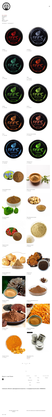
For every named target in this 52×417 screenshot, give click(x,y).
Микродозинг (30, 380)
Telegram (46, 377)
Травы (3, 19)
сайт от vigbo (4, 414)
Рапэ (3, 18)
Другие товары (5, 20)
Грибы (3, 17)
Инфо (38, 380)
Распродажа (4, 21)
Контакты (38, 382)
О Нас (38, 377)
